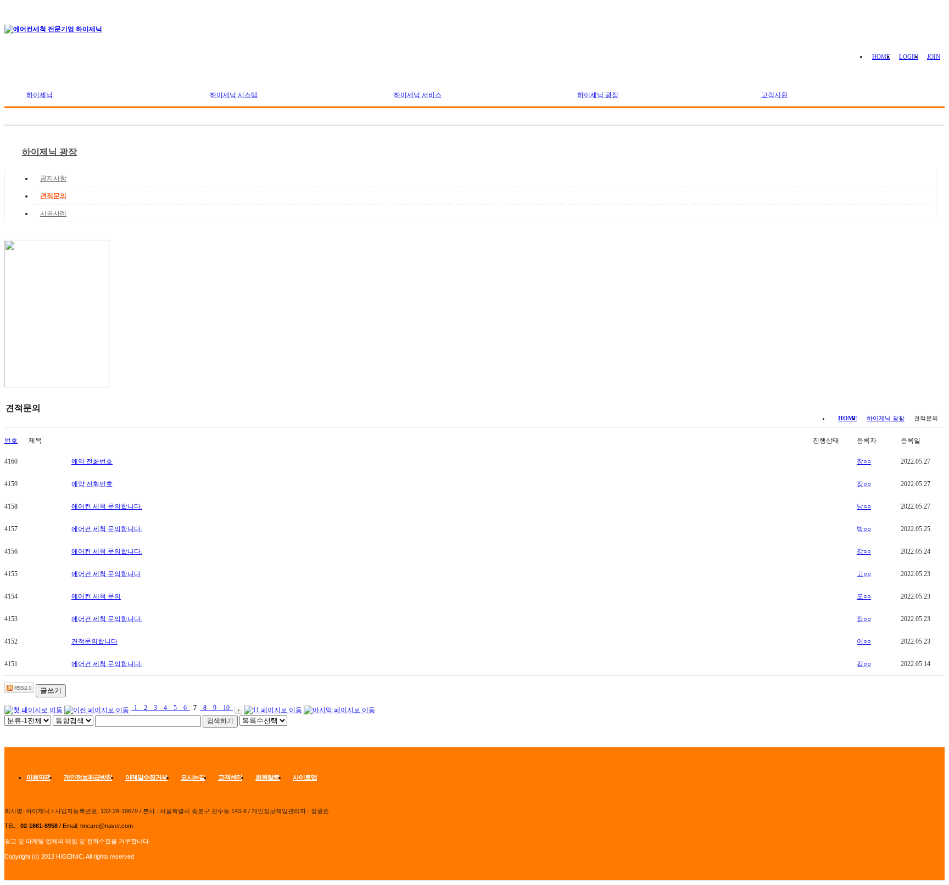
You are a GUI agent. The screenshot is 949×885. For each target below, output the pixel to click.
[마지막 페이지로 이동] (339, 708)
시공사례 (53, 213)
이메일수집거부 (146, 777)
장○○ (864, 461)
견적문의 (53, 196)
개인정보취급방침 (88, 777)
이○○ (864, 641)
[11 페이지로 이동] (273, 708)
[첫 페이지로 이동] (33, 708)
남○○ (864, 506)
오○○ (864, 596)
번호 (11, 440)
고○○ (864, 574)
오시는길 (193, 777)
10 (226, 708)
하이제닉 (39, 95)
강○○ (864, 551)
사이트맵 (305, 777)
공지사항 (53, 178)
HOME (881, 56)
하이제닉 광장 (597, 95)
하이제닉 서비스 (418, 95)
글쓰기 (51, 690)
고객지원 (774, 95)
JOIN (933, 56)
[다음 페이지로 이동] (238, 708)
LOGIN (908, 56)
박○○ (864, 529)
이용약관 (38, 777)
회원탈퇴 (267, 777)
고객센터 (230, 777)
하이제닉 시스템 (234, 95)
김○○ (864, 664)
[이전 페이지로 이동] (96, 708)
